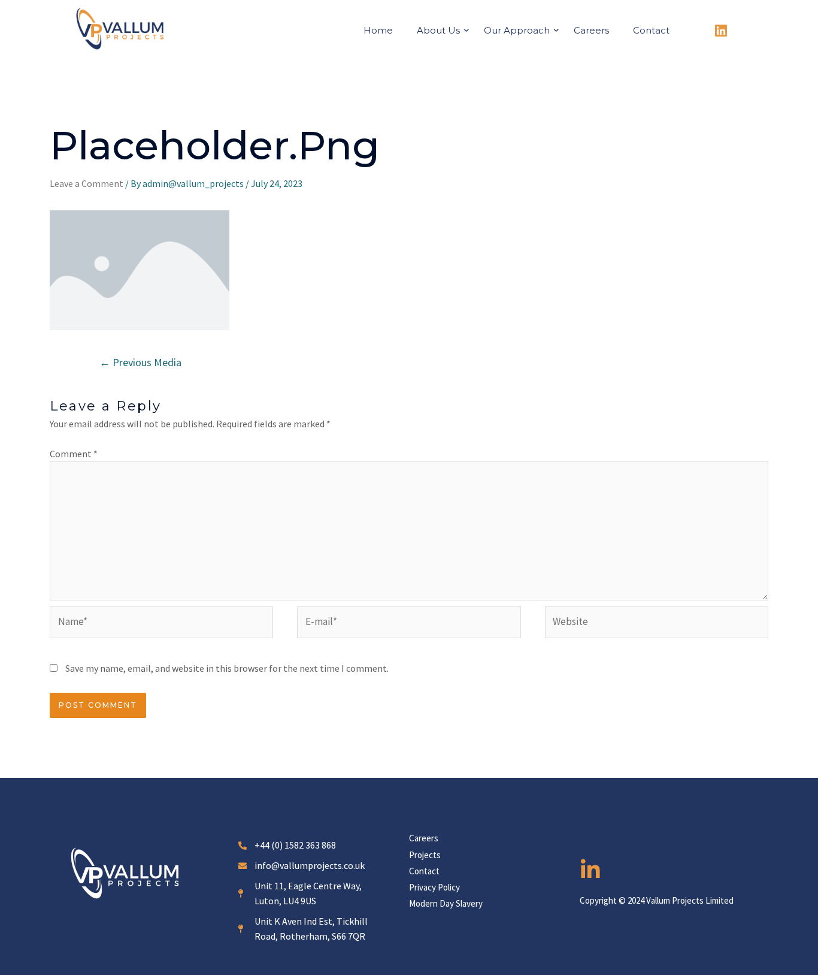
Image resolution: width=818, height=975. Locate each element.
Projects (425, 855)
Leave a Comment (86, 183)
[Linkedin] (721, 31)
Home (378, 30)
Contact (651, 30)
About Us (438, 30)
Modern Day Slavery (446, 903)
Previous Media (140, 362)
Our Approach (517, 30)
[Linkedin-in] (590, 870)
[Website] (656, 624)
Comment (74, 454)
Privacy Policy (434, 887)
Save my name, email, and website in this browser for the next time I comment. (227, 668)
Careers (591, 30)
